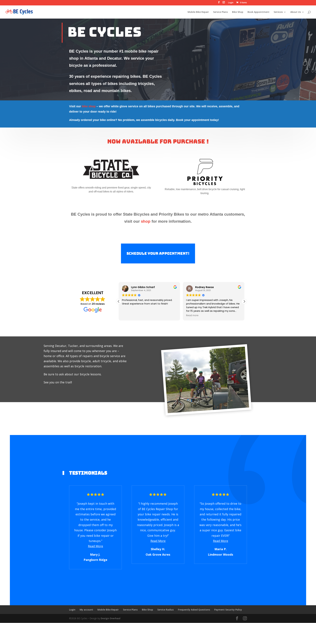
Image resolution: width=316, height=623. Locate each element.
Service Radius (165, 609)
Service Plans (220, 12)
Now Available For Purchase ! (158, 141)
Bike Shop (237, 12)
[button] (244, 301)
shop (145, 221)
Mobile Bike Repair (198, 12)
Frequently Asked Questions (194, 609)
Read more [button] (192, 315)
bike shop (89, 106)
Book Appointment (258, 12)
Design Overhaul (110, 618)
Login (230, 3)
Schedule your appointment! (158, 253)
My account (86, 609)
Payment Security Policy (228, 609)
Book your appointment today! (197, 120)
